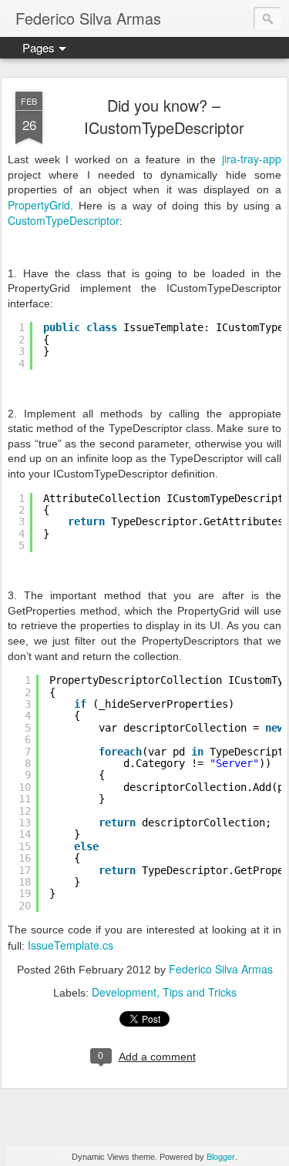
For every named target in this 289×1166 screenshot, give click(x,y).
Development (124, 992)
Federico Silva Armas (221, 969)
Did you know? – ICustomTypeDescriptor (164, 116)
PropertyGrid (39, 205)
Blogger (221, 1156)
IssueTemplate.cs (70, 945)
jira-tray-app (251, 158)
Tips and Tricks (200, 992)
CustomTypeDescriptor (63, 220)
